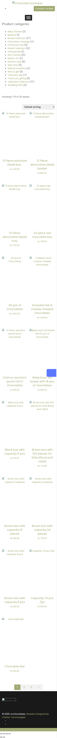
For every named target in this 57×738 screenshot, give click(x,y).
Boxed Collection (17, 38)
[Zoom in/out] (1, 733)
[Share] (7, 733)
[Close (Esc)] (9, 733)
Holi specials (14, 51)
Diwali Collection (16, 48)
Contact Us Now (44, 8)
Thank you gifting (17, 78)
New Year (13, 65)
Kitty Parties (14, 55)
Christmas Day (16, 45)
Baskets (12, 35)
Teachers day (15, 75)
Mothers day (14, 61)
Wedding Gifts (15, 85)
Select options (15, 637)
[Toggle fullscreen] (4, 733)
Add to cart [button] (15, 132)
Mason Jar (13, 58)
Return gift (13, 71)
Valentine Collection (19, 81)
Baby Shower (15, 31)
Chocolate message (19, 41)
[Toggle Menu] (28, 17)
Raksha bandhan (17, 68)
